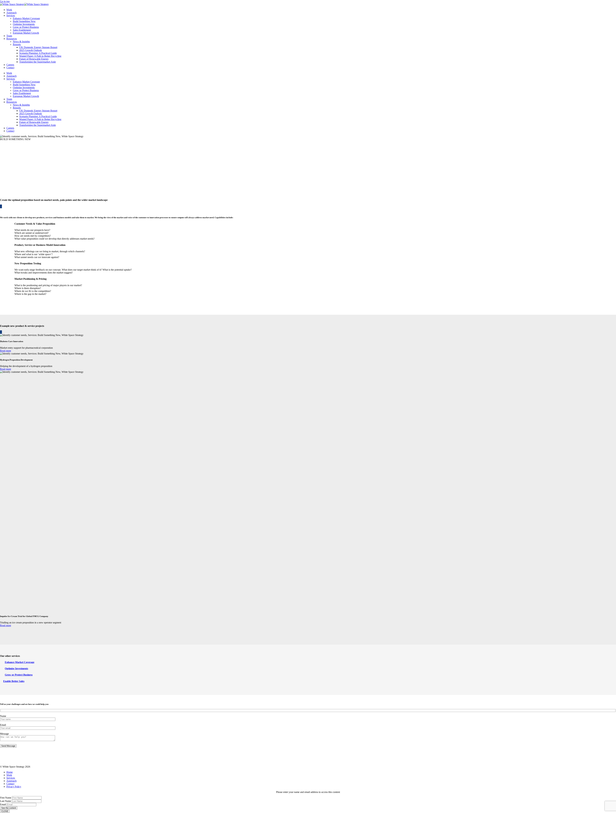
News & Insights (21, 41)
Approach (11, 12)
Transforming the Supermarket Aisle (37, 61)
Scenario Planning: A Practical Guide (38, 53)
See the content (8, 808)
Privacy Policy (13, 786)
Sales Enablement (22, 30)
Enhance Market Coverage (26, 18)
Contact (10, 67)
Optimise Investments (24, 24)
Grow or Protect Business (26, 27)
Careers (10, 64)
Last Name (5, 801)
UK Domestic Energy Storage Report (38, 47)
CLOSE (4, 811)
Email (3, 725)
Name (3, 716)
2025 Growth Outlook (30, 50)
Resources (11, 38)
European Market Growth (26, 32)
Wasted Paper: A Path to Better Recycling (40, 56)
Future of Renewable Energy (34, 59)
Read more (5, 350)
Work (9, 9)
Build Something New (24, 21)
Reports (17, 44)
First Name (5, 797)
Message (4, 733)
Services (10, 15)
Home (9, 772)
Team (9, 35)
